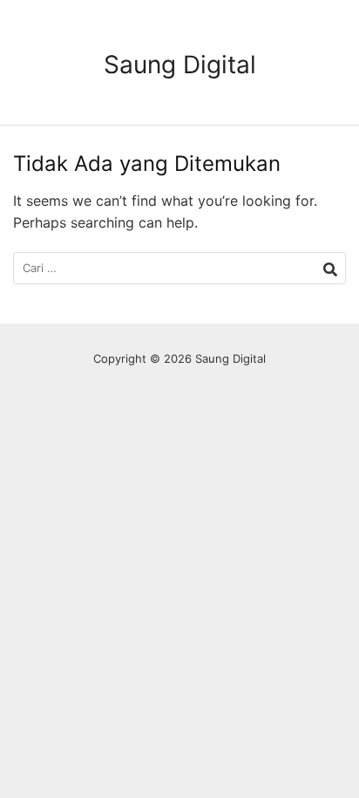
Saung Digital (180, 64)
